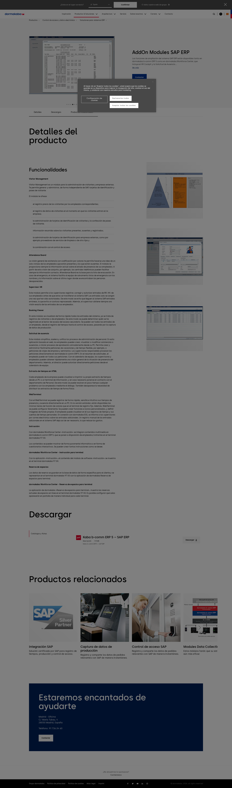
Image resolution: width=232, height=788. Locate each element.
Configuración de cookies (94, 99)
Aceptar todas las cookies (124, 105)
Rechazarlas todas (120, 98)
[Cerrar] (152, 81)
